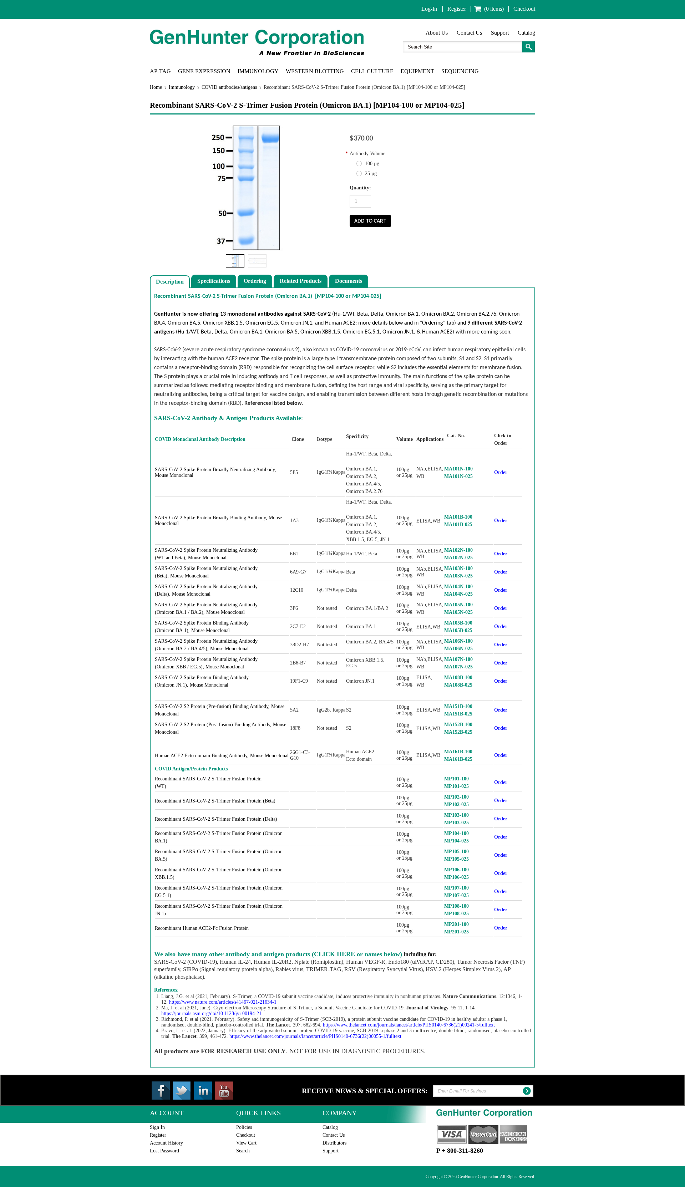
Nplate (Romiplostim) (318, 962)
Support (500, 33)
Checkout (524, 9)
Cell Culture (372, 71)
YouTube (224, 1090)
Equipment (417, 71)
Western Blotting (315, 71)
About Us (437, 33)
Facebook (161, 1090)
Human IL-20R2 (272, 962)
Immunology (258, 71)
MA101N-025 (458, 476)
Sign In (157, 1127)
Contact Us (469, 33)
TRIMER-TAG (323, 969)
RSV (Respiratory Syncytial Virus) (383, 969)
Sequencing (460, 71)
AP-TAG (160, 71)
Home (156, 87)
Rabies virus (289, 969)
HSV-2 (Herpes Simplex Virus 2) (463, 969)
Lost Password (164, 1150)
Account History (166, 1143)
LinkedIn (203, 1090)
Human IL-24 (235, 962)
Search (243, 1150)
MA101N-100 (458, 469)
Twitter (182, 1090)
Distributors (334, 1143)
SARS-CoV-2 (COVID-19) (185, 962)
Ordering (255, 281)
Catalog (526, 33)
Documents (348, 281)
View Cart (246, 1143)
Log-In (429, 9)
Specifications (213, 281)
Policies (244, 1127)
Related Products (300, 281)
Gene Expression (204, 71)
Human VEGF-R (365, 962)
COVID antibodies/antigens (229, 87)
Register (456, 9)
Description (170, 282)
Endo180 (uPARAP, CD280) (421, 962)
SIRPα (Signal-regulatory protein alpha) (228, 969)
